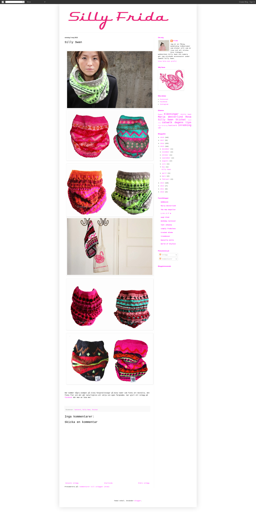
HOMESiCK (164, 202)
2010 (162, 192)
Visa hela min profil (167, 61)
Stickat (95, 409)
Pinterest (164, 99)
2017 (162, 140)
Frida (175, 41)
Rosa (188, 117)
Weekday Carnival (168, 221)
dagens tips (183, 122)
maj (164, 167)
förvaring (164, 125)
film (159, 125)
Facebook (163, 102)
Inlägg (164, 255)
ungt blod (165, 217)
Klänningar (171, 114)
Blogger (138, 501)
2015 (162, 146)
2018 (162, 137)
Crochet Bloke (167, 232)
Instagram (164, 104)
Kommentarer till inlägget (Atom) (94, 487)
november (166, 152)
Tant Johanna (166, 225)
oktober (165, 155)
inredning (184, 125)
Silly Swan (87, 409)
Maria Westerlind (170, 117)
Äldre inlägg (143, 483)
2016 (162, 143)
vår (159, 128)
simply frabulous (168, 228)
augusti (165, 161)
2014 (162, 183)
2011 (162, 189)
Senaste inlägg (71, 483)
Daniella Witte (167, 240)
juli (164, 164)
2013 (162, 186)
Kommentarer (166, 259)
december (166, 149)
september (166, 158)
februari (166, 179)
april (165, 173)
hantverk (78, 409)
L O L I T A (166, 213)
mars (164, 176)
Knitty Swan (186, 114)
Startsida (108, 483)
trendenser (165, 236)
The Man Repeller (168, 210)
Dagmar (160, 114)
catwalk (167, 122)
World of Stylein (168, 244)
